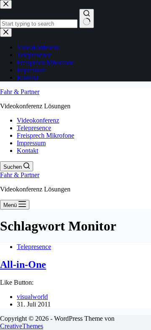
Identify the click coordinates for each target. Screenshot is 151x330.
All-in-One (23, 264)
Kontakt (27, 150)
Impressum (31, 143)
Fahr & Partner (19, 91)
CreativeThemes (21, 326)
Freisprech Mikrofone (45, 135)
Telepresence (34, 127)
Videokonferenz (38, 120)
